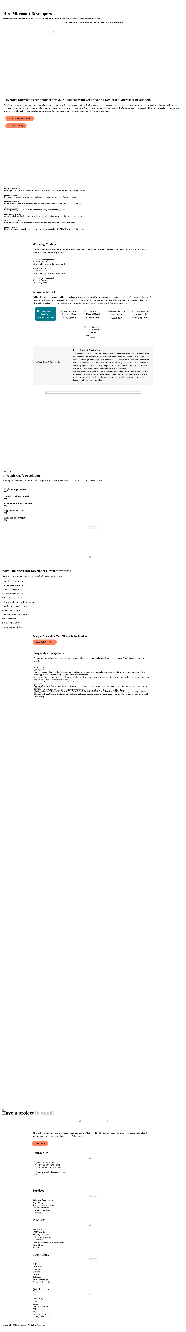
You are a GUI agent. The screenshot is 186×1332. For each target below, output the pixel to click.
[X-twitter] (41, 1181)
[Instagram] (47, 1181)
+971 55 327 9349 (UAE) (49, 1165)
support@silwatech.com (51, 1172)
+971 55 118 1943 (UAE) (48, 1162)
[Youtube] (59, 1181)
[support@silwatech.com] (35, 1174)
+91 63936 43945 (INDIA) (49, 1167)
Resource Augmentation (80, 22)
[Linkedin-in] (53, 1181)
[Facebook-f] (35, 1181)
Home (64, 22)
